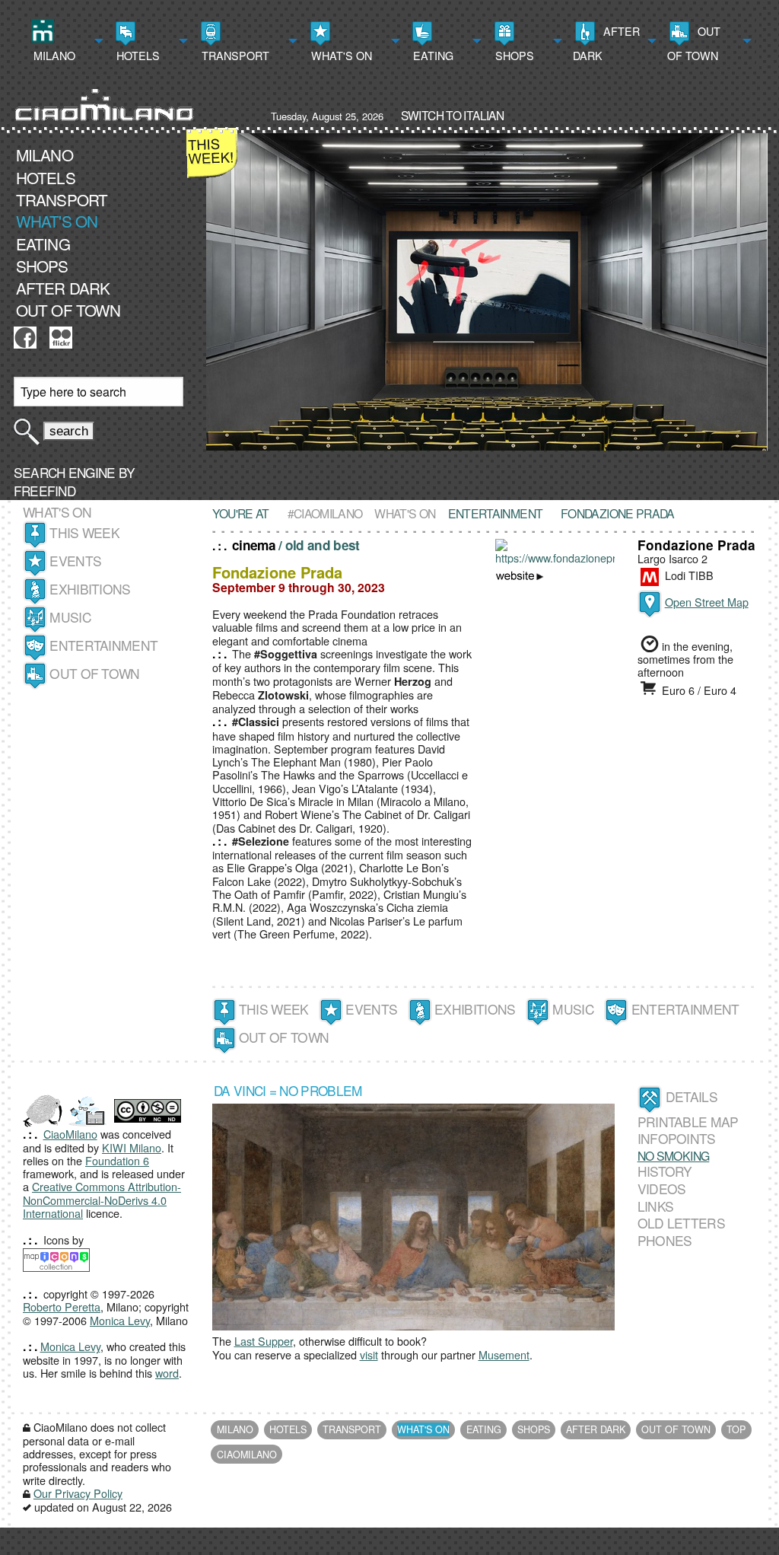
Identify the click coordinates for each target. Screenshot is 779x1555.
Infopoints (677, 1138)
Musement (504, 1354)
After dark (606, 43)
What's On (340, 55)
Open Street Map (707, 602)
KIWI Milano (131, 1147)
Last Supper (263, 1341)
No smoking (674, 1155)
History (665, 1171)
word (167, 1373)
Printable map (688, 1121)
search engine (65, 472)
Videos (662, 1188)
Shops (513, 55)
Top (736, 1429)
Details (691, 1096)
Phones (665, 1240)
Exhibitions (89, 588)
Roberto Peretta (61, 1306)
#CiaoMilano (325, 513)
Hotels (136, 55)
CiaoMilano (70, 1134)
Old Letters (681, 1223)
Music (70, 616)
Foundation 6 (117, 1160)
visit (369, 1354)
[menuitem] (65, 40)
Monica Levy (120, 1320)
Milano (52, 55)
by (74, 481)
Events (75, 560)
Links (656, 1206)
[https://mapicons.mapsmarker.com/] (56, 1258)
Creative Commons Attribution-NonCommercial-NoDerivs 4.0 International (102, 1199)
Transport (234, 55)
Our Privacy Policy (77, 1493)
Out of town (693, 43)
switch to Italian (452, 115)
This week (84, 532)
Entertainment (103, 645)
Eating (431, 55)
